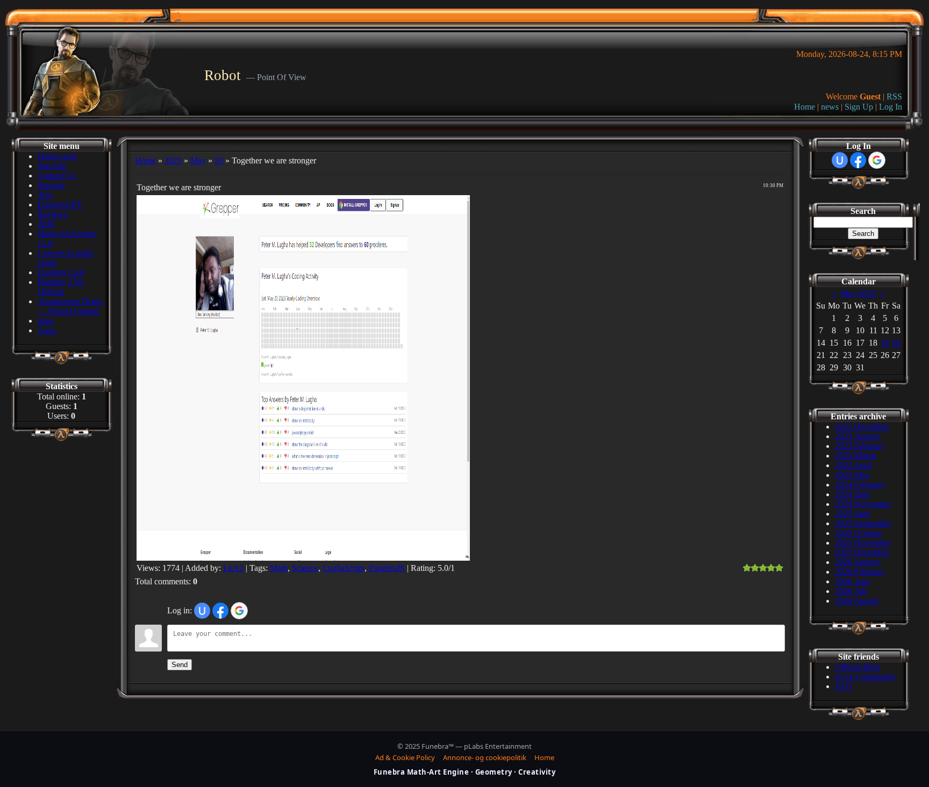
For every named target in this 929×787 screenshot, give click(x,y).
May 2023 (858, 293)
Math (279, 568)
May (198, 160)
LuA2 (233, 568)
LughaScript (344, 568)
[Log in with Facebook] (220, 611)
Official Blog (857, 666)
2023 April (853, 465)
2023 (173, 160)
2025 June (852, 513)
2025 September (862, 523)
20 (219, 160)
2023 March (855, 455)
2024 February (860, 484)
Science (305, 568)
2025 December (862, 552)
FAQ (843, 686)
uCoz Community (865, 676)
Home (804, 106)
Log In (890, 106)
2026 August (856, 600)
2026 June (852, 581)
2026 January (858, 562)
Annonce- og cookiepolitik (484, 757)
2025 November (862, 542)
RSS (894, 96)
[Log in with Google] (239, 610)
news (830, 106)
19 (885, 342)
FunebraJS (387, 568)
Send (179, 665)
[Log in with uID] (202, 611)
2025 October (858, 533)
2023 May (852, 475)
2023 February (860, 445)
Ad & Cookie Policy (405, 757)
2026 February (860, 571)
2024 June (852, 494)
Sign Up (859, 106)
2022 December (862, 426)
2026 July (851, 591)
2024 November (862, 504)
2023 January (858, 436)
